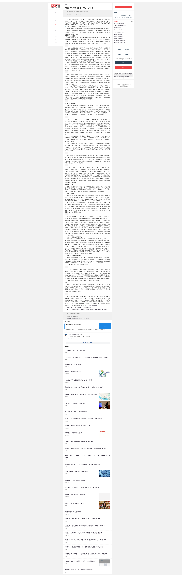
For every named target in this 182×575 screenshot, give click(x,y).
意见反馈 (126, 1)
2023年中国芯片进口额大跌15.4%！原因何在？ (77, 471)
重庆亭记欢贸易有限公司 (118, 38)
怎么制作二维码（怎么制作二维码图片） (75, 494)
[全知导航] (54, 8)
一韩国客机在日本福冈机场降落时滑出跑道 (78, 380)
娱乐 (56, 33)
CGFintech (123, 75)
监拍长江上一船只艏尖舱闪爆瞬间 (75, 480)
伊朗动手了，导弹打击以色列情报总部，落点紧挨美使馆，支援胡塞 (86, 554)
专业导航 (127, 49)
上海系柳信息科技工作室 (118, 34)
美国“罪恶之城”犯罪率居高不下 (74, 512)
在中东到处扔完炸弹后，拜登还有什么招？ (75, 503)
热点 (56, 12)
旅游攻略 (56, 39)
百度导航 (119, 49)
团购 (65, 1)
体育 (56, 18)
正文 (70, 4)
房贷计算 (117, 15)
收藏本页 (132, 1)
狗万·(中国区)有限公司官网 (119, 23)
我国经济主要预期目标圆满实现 (73, 371)
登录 (123, 62)
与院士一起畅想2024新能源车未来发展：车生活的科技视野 (84, 533)
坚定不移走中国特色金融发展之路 (73, 433)
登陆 (119, 1)
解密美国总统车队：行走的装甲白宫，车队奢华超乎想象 (82, 464)
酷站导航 (116, 75)
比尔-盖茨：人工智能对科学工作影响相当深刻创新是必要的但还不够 (86, 357)
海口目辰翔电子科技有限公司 (119, 40)
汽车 (56, 30)
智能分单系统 (125, 73)
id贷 (120, 73)
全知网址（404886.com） (73, 334)
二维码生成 (124, 17)
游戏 (56, 1)
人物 (56, 36)
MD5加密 (129, 15)
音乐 (59, 1)
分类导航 (74, 1)
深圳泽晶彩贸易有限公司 (118, 36)
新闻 (53, 1)
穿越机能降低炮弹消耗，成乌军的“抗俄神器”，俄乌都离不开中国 (85, 448)
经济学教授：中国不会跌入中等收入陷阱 (75, 403)
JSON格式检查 (118, 17)
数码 (68, 1)
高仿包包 (130, 73)
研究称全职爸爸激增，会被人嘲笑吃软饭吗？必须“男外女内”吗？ (85, 526)
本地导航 (127, 54)
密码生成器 (123, 15)
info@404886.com (86, 318)
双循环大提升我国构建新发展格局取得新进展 (79, 441)
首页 (50, 1)
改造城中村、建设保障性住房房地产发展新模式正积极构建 (83, 419)
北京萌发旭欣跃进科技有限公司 (120, 25)
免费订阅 (123, 7)
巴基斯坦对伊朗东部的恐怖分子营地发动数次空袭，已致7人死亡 (81, 394)
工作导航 (119, 54)
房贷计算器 (129, 17)
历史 (56, 20)
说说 (56, 42)
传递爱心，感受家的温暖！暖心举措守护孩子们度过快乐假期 (84, 547)
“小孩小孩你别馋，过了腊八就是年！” (77, 350)
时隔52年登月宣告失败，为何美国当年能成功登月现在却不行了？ (85, 540)
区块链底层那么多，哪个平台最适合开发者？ (79, 570)
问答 (56, 15)
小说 (62, 1)
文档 (56, 44)
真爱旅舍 (127, 76)
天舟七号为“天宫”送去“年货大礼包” (76, 412)
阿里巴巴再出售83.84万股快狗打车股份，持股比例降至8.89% (80, 561)
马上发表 (105, 326)
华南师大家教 (129, 75)
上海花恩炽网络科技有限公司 (119, 30)
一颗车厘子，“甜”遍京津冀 (73, 364)
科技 (56, 24)
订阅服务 (80, 1)
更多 (132, 21)
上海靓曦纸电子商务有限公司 (119, 42)
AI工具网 (116, 76)
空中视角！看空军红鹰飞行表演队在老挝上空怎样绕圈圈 (82, 519)
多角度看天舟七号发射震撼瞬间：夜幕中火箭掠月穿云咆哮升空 (85, 387)
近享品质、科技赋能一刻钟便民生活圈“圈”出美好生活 (82, 487)
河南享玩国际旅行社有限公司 (119, 32)
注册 (122, 1)
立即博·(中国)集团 (117, 27)
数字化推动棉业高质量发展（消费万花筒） (78, 426)
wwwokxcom (121, 76)
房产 (56, 28)
